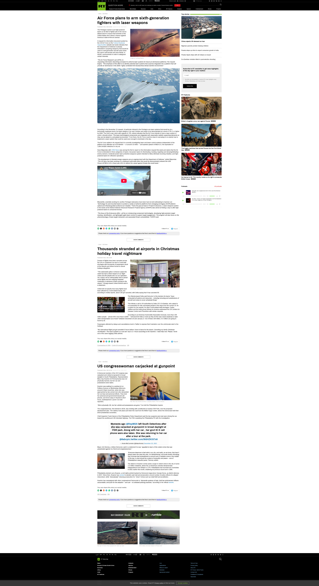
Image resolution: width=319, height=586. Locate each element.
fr (109, 554)
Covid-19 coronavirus (119, 345)
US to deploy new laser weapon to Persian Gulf (150, 545)
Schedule (162, 570)
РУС (106, 1)
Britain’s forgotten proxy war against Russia (196, 121)
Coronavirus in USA (103, 345)
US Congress (101, 494)
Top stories (185, 14)
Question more (115, 5)
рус (104, 554)
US (128, 345)
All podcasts (218, 186)
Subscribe (190, 86)
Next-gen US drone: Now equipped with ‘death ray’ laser (110, 545)
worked (121, 475)
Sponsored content (164, 572)
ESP (102, 1)
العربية (98, 1)
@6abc (123, 439)
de (107, 554)
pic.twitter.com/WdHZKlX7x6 (142, 439)
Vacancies (193, 576)
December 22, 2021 (150, 443)
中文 (117, 1)
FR (111, 1)
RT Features (169, 9)
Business (143, 9)
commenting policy (114, 233)
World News (133, 9)
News (98, 563)
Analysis (179, 9)
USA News (105, 13)
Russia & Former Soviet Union (117, 9)
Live (161, 563)
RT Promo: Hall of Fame (197, 570)
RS (114, 1)
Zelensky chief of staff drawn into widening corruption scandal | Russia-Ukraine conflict (152, 5)
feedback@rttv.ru (162, 233)
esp (101, 554)
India (152, 9)
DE (108, 1)
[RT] (131, 1)
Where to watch (164, 567)
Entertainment (199, 9)
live (177, 5)
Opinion (189, 9)
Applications (163, 565)
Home (99, 13)
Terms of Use (194, 563)
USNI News (115, 150)
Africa (159, 9)
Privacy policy (194, 565)
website (171, 482)
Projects (218, 9)
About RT (193, 567)
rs (112, 554)
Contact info (194, 572)
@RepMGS (132, 424)
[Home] (101, 6)
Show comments (138, 239)
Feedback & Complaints (197, 574)
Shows (209, 9)
